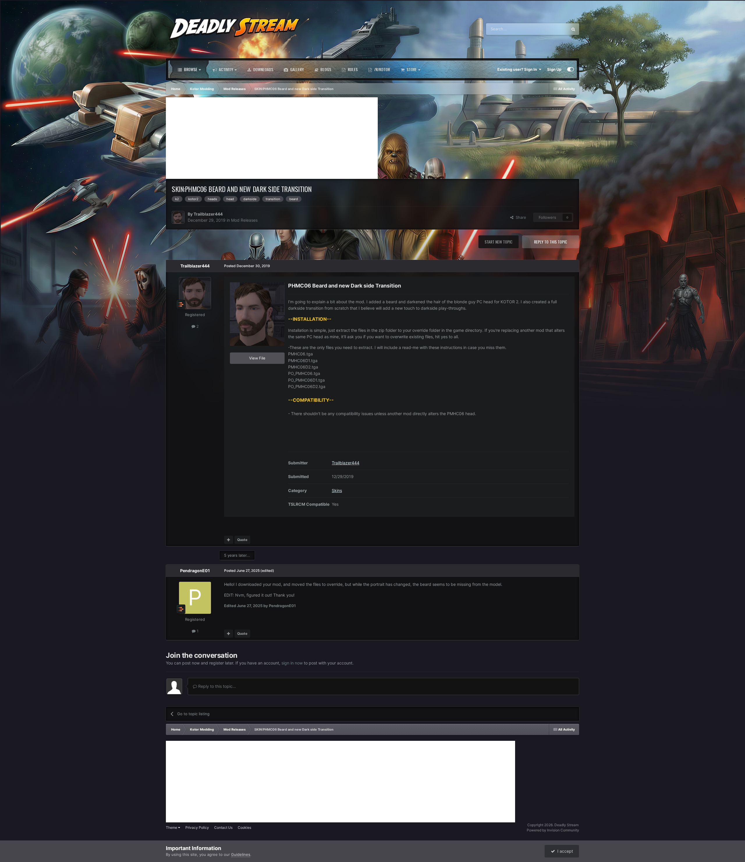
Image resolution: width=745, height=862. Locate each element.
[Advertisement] (272, 138)
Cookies (244, 827)
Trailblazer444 (208, 213)
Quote (242, 539)
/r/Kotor (381, 69)
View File (257, 358)
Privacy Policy (197, 827)
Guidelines (240, 854)
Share (519, 217)
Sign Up (554, 69)
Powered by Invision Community (553, 830)
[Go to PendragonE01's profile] (195, 598)
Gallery (296, 69)
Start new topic (498, 242)
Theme (172, 827)
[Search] (573, 29)
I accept (564, 851)
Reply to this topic (550, 242)
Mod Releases (244, 220)
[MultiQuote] (228, 540)
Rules (352, 69)
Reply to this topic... (216, 686)
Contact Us (223, 827)
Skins (337, 490)
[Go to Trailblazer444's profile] (178, 217)
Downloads (262, 69)
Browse (190, 69)
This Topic (551, 29)
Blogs (325, 69)
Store (411, 69)
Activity (225, 69)
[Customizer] (570, 69)
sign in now (292, 662)
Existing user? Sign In (518, 69)
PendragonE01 (195, 570)
